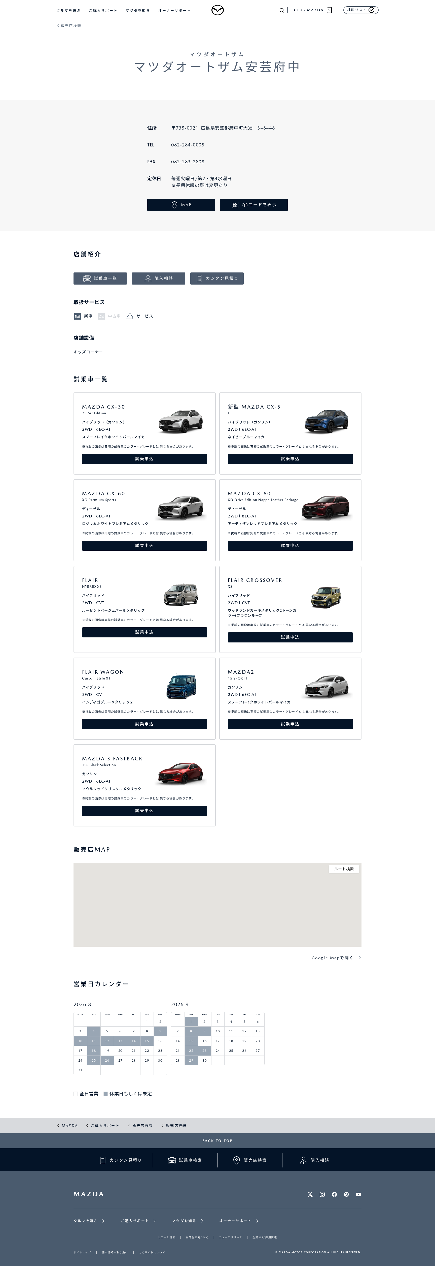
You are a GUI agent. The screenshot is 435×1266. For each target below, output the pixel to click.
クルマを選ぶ (68, 11)
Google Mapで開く (333, 957)
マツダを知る (138, 11)
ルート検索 (344, 869)
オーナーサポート (174, 11)
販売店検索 (71, 25)
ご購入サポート (103, 11)
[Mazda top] (217, 10)
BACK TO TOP (217, 1141)
